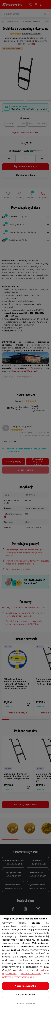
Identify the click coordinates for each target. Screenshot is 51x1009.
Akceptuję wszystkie (25, 986)
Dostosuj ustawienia (25, 1003)
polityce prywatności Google (18, 977)
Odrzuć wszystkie (25, 994)
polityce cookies (30, 973)
